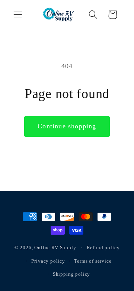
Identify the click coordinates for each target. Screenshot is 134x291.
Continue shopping (67, 126)
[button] (18, 15)
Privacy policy (48, 261)
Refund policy (103, 247)
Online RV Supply (55, 247)
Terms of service (92, 261)
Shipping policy (71, 274)
